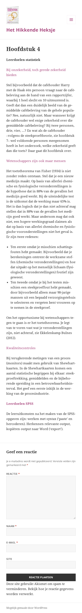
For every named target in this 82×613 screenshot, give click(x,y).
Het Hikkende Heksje (30, 30)
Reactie (13, 474)
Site (9, 559)
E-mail (12, 542)
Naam (11, 526)
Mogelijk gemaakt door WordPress (26, 608)
